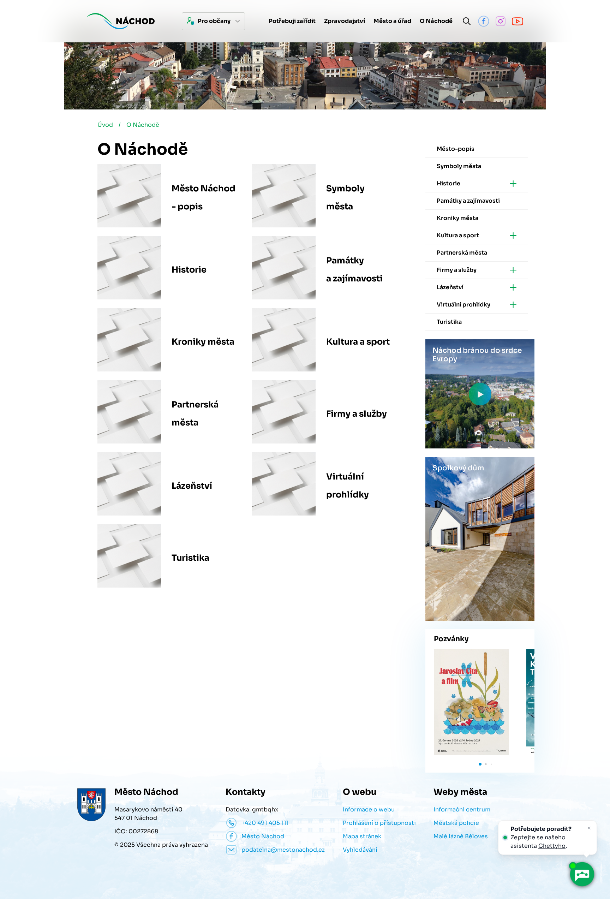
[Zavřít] (589, 828)
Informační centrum (461, 809)
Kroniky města (203, 342)
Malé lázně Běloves (460, 836)
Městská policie (456, 823)
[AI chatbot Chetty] (581, 874)
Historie (189, 269)
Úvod (105, 125)
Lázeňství (192, 486)
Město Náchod (262, 836)
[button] (480, 764)
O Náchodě (142, 125)
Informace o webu (369, 809)
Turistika (190, 558)
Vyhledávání (360, 849)
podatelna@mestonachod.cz (283, 849)
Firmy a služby (356, 414)
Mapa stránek (362, 836)
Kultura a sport (358, 342)
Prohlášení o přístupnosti (379, 823)
